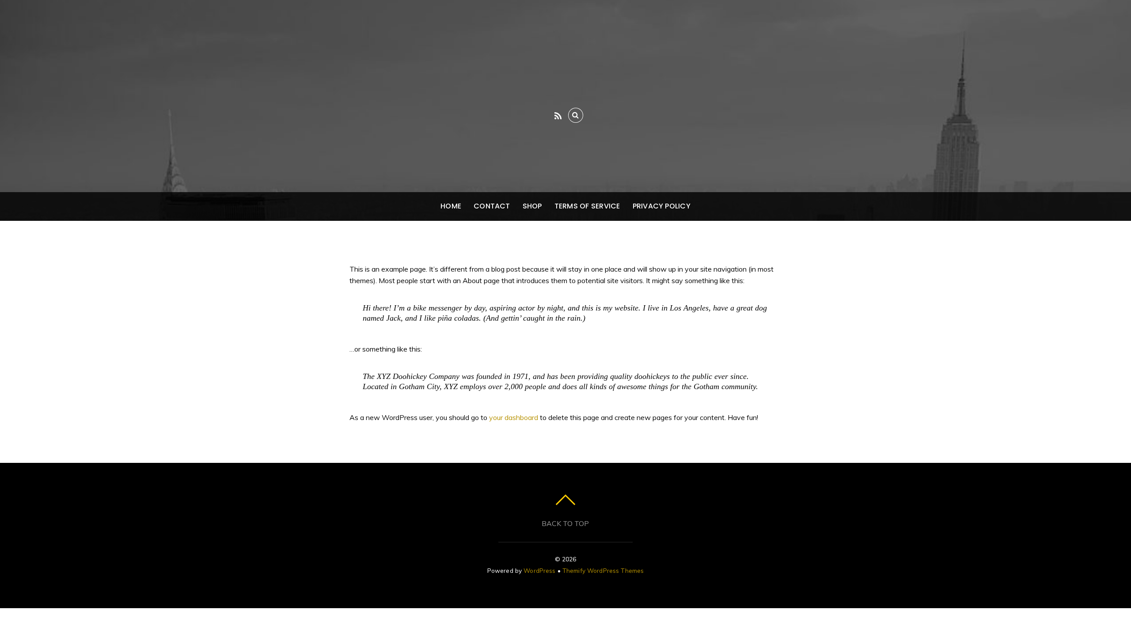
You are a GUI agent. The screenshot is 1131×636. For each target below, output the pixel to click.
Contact (492, 206)
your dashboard (513, 417)
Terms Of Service (587, 206)
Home (450, 206)
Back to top (565, 523)
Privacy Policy (662, 206)
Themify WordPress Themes (603, 570)
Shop (532, 206)
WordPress (539, 570)
